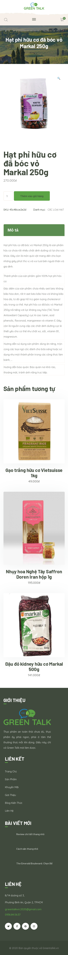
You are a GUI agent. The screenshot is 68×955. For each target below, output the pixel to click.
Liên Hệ (9, 810)
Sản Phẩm (11, 779)
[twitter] (8, 926)
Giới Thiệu (10, 795)
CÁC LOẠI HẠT (56, 209)
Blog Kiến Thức (13, 802)
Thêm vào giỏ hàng (31, 196)
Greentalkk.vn (51, 948)
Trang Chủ (11, 771)
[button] (59, 79)
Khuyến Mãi (12, 787)
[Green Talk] (34, 5)
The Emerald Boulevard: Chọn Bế (34, 863)
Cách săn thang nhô (27, 848)
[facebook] (16, 926)
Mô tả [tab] (13, 230)
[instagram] (34, 926)
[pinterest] (25, 926)
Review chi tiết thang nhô (30, 834)
